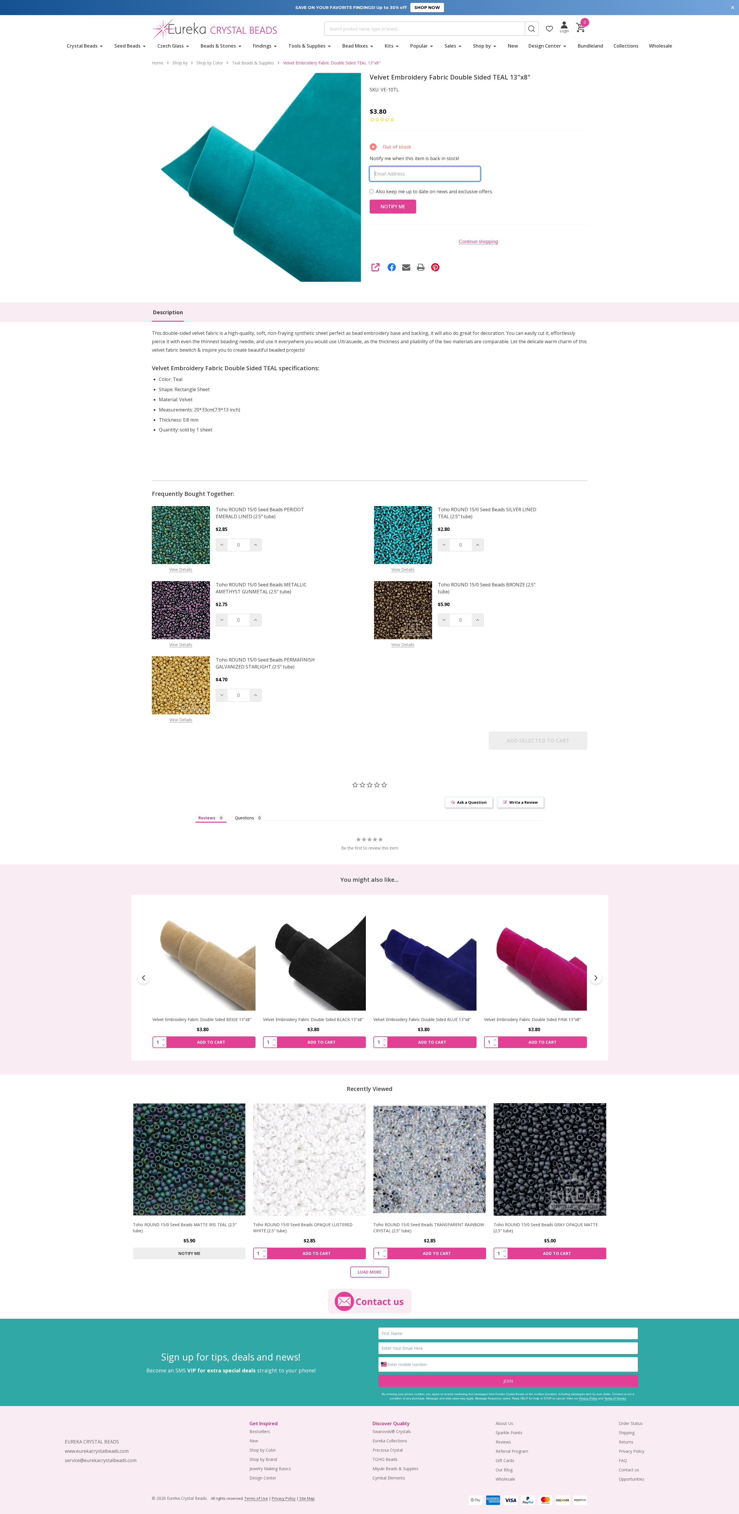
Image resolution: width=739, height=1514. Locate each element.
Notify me (189, 1253)
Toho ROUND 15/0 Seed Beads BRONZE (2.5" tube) (486, 588)
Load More (370, 1272)
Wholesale (660, 46)
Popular (419, 46)
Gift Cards (505, 1460)
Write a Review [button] (523, 802)
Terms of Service (615, 1398)
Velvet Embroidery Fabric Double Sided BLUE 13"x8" (422, 1019)
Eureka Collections (390, 1440)
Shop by (482, 46)
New (513, 46)
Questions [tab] (244, 818)
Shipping (626, 1432)
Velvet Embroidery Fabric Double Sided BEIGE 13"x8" (201, 1019)
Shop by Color (262, 1450)
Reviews (503, 1442)
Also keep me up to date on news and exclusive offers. (434, 191)
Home (157, 63)
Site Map (307, 1498)
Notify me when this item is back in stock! (414, 158)
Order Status (631, 1423)
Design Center (544, 46)
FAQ (623, 1460)
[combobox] (424, 28)
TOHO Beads (385, 1459)
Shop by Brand (263, 1459)
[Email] (406, 267)
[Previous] (143, 978)
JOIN (508, 1381)
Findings (262, 46)
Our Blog (504, 1470)
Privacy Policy (588, 1398)
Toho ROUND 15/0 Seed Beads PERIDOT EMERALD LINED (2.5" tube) (260, 513)
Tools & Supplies (307, 46)
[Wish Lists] (549, 28)
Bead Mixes (355, 46)
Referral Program (512, 1451)
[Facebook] (392, 267)
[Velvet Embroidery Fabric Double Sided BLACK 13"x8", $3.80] (314, 959)
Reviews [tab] (206, 818)
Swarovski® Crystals (392, 1431)
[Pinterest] (435, 267)
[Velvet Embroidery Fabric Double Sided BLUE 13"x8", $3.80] (425, 959)
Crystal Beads (82, 46)
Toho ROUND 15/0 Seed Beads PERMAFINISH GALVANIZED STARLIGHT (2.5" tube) (265, 663)
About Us (504, 1423)
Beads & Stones (218, 46)
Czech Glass (170, 46)
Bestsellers (259, 1431)
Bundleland (590, 46)
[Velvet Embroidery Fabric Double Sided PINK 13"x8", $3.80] (535, 959)
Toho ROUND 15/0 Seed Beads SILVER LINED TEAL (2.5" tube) (487, 513)
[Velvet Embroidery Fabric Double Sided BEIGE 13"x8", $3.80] (204, 959)
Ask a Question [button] (472, 802)
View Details (180, 569)
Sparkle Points (509, 1432)
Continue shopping (478, 241)
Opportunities (631, 1479)
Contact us (629, 1470)
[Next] (596, 978)
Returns (626, 1442)
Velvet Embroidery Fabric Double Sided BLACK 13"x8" (313, 1019)
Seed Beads (127, 46)
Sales (450, 46)
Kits (389, 46)
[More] (101, 46)
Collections (626, 46)
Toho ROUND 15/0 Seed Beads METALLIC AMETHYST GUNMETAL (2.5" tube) (261, 588)
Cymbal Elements (389, 1478)
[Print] (421, 267)
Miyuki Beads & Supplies (395, 1468)
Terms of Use (256, 1498)
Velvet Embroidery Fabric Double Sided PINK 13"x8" (532, 1019)
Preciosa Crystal (388, 1450)
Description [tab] (168, 312)
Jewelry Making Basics (270, 1468)
